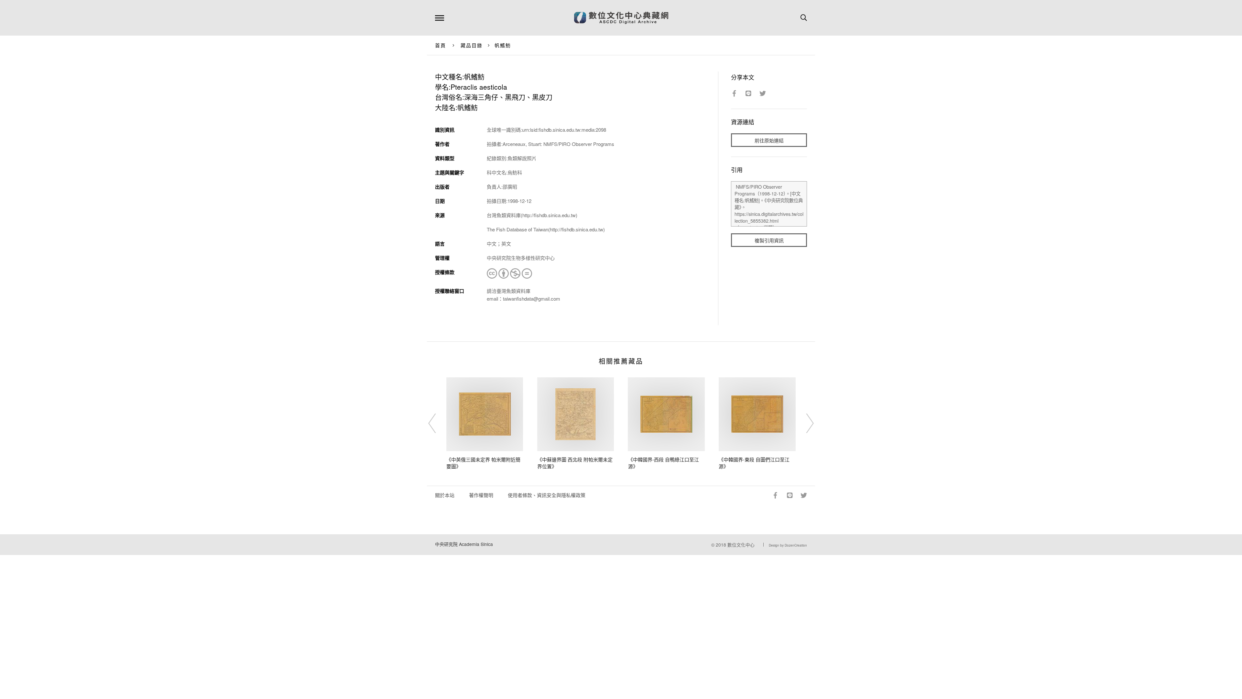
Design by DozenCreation (788, 545)
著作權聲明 (481, 495)
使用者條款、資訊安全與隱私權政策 (546, 495)
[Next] (804, 423)
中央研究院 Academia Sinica (464, 544)
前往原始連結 (769, 140)
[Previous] (438, 423)
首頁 (440, 45)
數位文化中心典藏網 (621, 18)
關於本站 (444, 495)
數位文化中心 (741, 544)
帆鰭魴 (503, 45)
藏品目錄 (472, 45)
